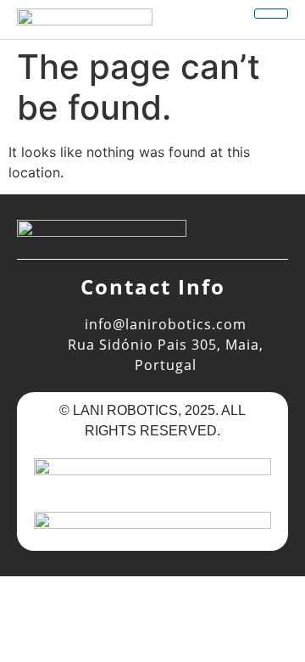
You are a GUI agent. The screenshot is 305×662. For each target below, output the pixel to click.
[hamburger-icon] (271, 13)
